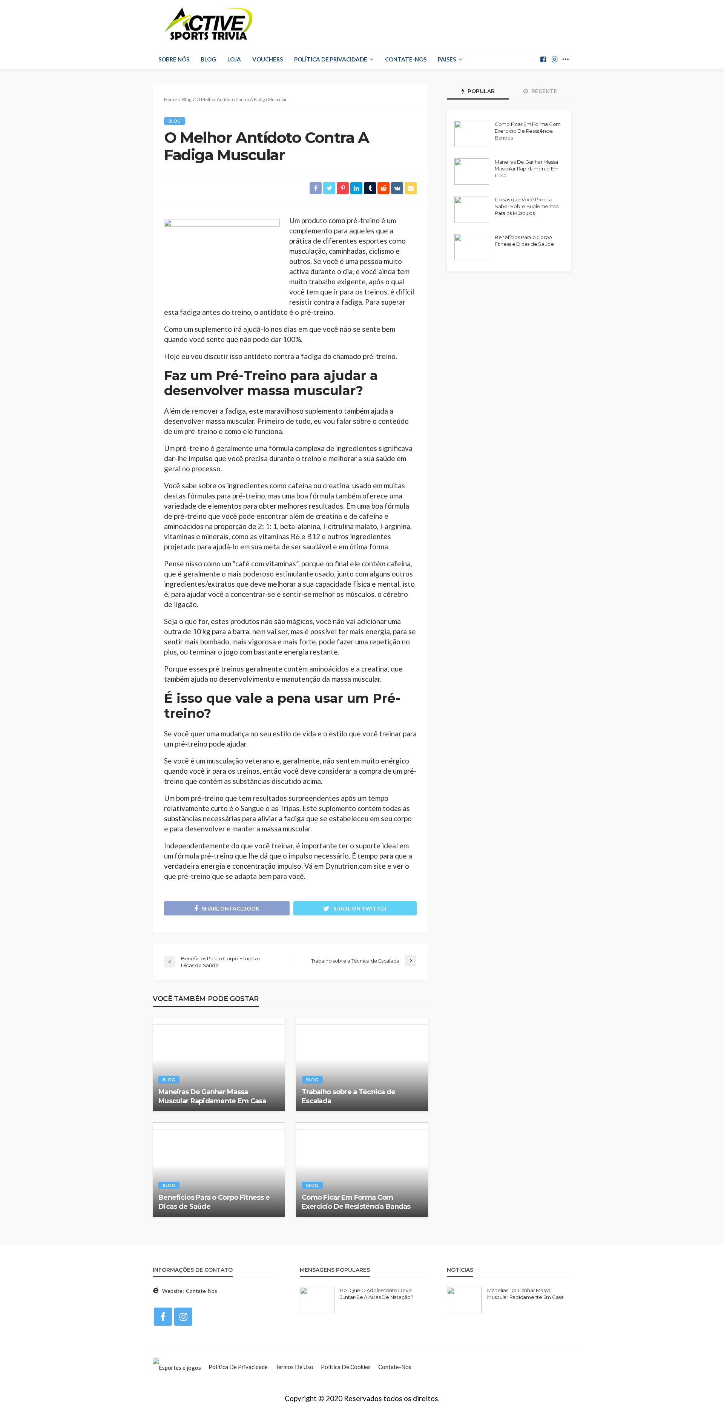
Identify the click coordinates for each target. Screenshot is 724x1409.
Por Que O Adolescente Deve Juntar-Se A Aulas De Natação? (376, 1293)
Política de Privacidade (330, 59)
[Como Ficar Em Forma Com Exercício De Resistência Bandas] (362, 1169)
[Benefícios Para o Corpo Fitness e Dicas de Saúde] (219, 1169)
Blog (208, 59)
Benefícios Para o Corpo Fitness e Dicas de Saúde (214, 1201)
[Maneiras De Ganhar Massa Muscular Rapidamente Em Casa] (219, 1064)
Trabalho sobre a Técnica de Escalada (349, 1096)
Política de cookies (346, 1366)
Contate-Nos (405, 59)
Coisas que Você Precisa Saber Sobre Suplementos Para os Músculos (526, 206)
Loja (234, 59)
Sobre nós (173, 59)
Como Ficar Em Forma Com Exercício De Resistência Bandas (356, 1201)
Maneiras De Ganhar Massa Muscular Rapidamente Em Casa (212, 1096)
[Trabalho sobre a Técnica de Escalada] (362, 1064)
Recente (543, 91)
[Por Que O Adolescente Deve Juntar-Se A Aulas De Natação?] (317, 1300)
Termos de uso (294, 1366)
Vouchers (267, 59)
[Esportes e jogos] (177, 1366)
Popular (480, 91)
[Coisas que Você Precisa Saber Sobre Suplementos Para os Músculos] (471, 209)
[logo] (209, 24)
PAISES (447, 59)
